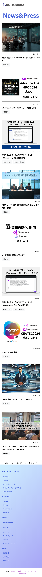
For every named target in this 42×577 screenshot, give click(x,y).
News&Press (7, 162)
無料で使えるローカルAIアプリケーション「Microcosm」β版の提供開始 (17, 156)
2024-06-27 (36, 443)
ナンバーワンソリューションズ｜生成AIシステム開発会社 (13, 6)
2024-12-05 (36, 104)
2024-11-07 (36, 201)
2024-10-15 (36, 298)
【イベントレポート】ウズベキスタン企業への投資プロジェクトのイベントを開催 (20, 448)
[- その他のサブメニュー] (8, 512)
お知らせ (6, 65)
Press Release (19, 162)
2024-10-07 (36, 348)
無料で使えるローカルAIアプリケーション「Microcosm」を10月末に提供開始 (17, 303)
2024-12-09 (36, 54)
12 (25, 463)
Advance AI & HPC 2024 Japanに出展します (19, 108)
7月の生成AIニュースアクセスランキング (17, 399)
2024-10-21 (36, 251)
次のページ (34, 463)
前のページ (8, 463)
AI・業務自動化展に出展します (13, 255)
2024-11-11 (36, 151)
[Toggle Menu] (38, 5)
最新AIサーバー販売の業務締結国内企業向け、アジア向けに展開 (20, 206)
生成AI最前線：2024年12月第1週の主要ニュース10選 (21, 59)
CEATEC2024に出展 (9, 352)
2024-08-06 (36, 395)
